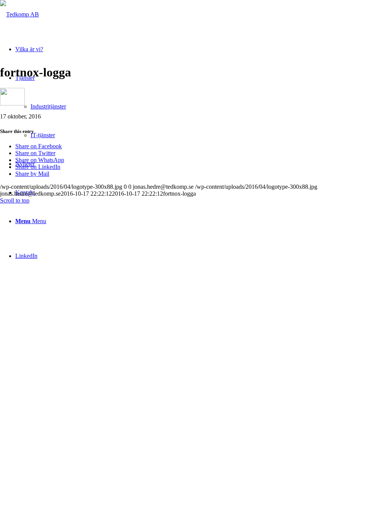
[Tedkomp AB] (19, 14)
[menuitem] (203, 221)
